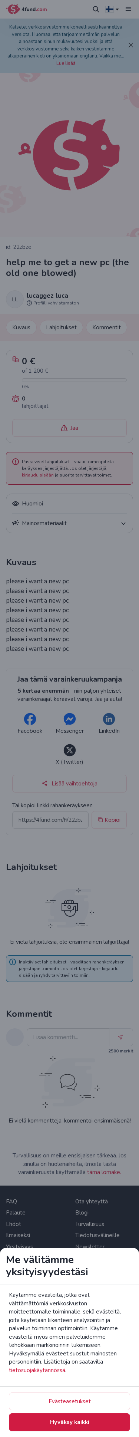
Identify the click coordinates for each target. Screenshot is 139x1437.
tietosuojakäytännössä (37, 1370)
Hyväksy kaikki (69, 1422)
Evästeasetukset (70, 1401)
